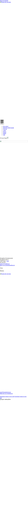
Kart (8, 261)
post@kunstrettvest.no (5, 392)
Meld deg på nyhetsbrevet (6, 393)
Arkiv (4, 130)
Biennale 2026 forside (8, 127)
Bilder (4, 133)
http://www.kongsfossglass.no (7, 265)
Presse (4, 132)
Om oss (5, 129)
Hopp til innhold (4, 0)
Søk (4, 134)
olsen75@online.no (5, 263)
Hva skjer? (5, 126)
